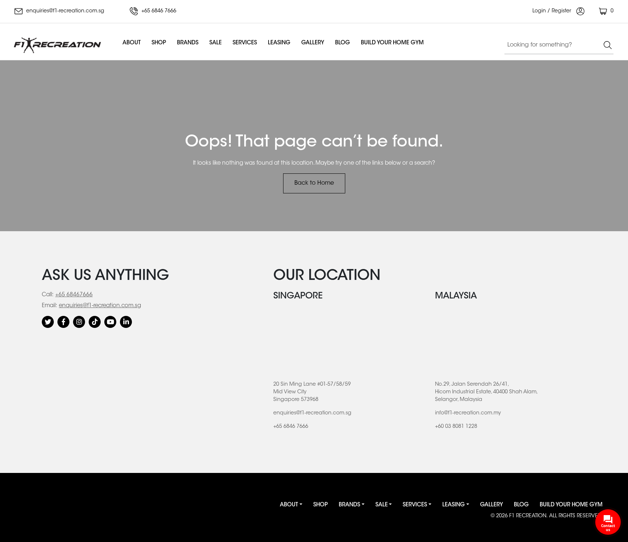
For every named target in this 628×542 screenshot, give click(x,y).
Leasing (279, 43)
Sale (215, 43)
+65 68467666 (74, 295)
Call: (47, 295)
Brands (187, 43)
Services (245, 43)
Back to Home (314, 183)
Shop (159, 43)
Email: (49, 306)
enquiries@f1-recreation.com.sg (64, 11)
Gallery (312, 43)
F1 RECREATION (527, 516)
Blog (342, 43)
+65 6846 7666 (158, 11)
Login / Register (552, 11)
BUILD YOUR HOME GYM (392, 43)
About (131, 43)
